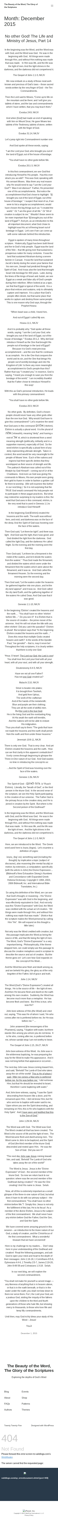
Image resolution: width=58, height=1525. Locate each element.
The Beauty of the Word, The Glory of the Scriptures (29, 1368)
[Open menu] (52, 5)
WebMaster (7, 1457)
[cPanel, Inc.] (29, 1511)
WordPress (49, 1425)
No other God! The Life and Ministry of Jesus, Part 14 (29, 38)
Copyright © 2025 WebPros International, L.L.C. (29, 1513)
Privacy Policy (29, 1515)
